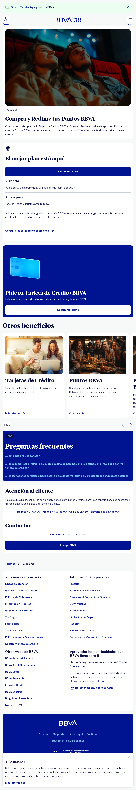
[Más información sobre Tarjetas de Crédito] (34, 355)
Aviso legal (76, 734)
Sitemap (44, 734)
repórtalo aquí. (98, 681)
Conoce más (77, 666)
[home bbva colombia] (68, 19)
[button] (130, 424)
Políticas (92, 734)
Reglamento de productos (68, 740)
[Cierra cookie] (129, 756)
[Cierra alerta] (128, 7)
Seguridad (59, 734)
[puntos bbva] (97, 355)
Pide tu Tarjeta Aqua (23, 7)
